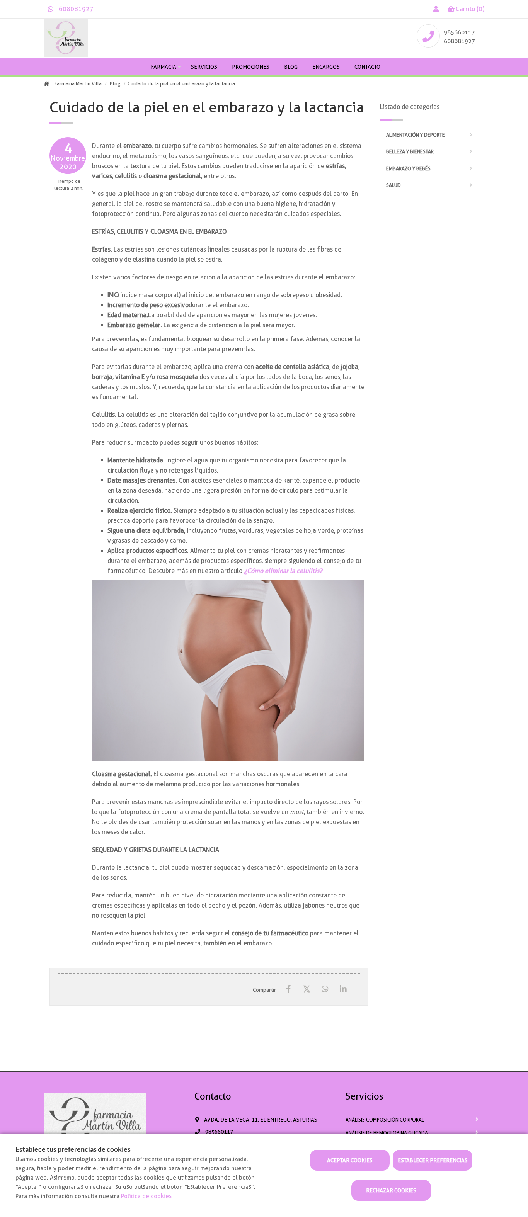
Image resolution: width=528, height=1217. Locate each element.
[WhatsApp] (325, 989)
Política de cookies (146, 1196)
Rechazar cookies (391, 1190)
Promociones (250, 67)
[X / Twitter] (306, 989)
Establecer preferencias (433, 1160)
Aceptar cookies (350, 1160)
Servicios (204, 67)
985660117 (459, 32)
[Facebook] (288, 989)
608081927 (75, 9)
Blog (291, 67)
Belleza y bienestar (410, 152)
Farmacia (163, 67)
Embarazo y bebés (408, 169)
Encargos (326, 67)
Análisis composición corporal (385, 1120)
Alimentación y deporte (415, 135)
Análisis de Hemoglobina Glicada (387, 1133)
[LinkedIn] (343, 989)
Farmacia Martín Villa (78, 84)
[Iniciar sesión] (436, 9)
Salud (393, 185)
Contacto (367, 67)
